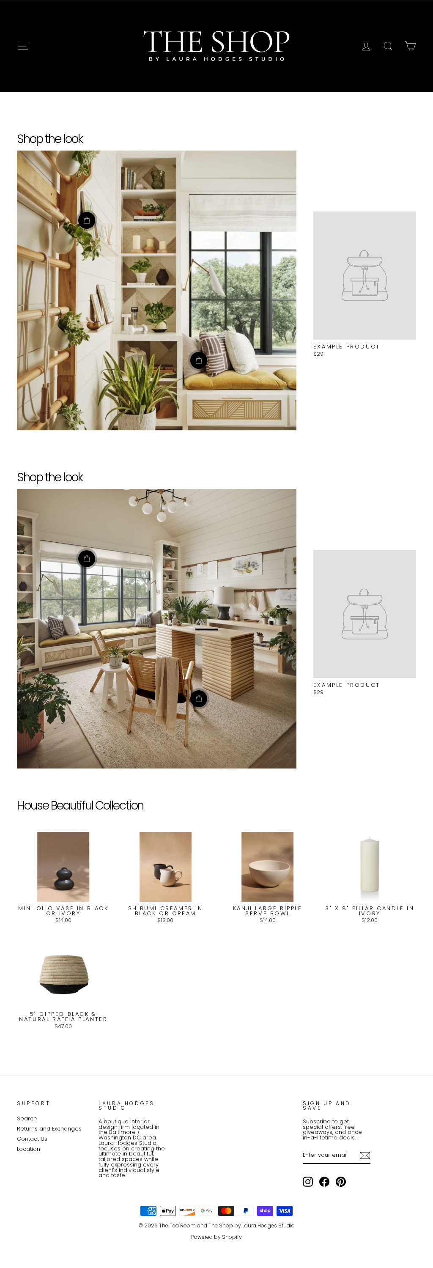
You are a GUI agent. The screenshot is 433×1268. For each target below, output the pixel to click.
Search (27, 1118)
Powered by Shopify (216, 1237)
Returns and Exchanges (49, 1128)
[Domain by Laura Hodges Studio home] (216, 46)
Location (28, 1149)
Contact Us (32, 1138)
